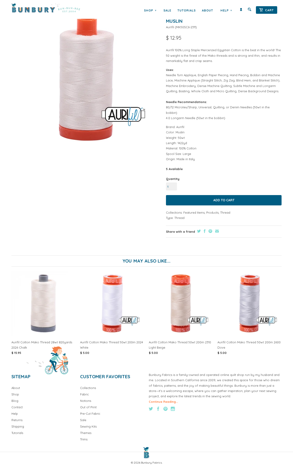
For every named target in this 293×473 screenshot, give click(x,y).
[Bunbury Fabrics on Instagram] (173, 409)
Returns (16, 420)
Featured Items (194, 212)
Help (226, 10)
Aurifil (170, 27)
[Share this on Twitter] (198, 231)
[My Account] (241, 10)
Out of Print (88, 407)
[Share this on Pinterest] (209, 231)
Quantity (172, 179)
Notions (85, 401)
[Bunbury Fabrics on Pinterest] (165, 409)
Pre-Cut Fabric (90, 413)
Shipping (17, 426)
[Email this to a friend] (216, 231)
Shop (150, 10)
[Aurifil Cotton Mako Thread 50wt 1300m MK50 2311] (86, 79)
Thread (225, 212)
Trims (83, 439)
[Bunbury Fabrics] (52, 8)
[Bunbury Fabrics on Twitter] (151, 409)
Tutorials (186, 10)
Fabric (84, 394)
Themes (85, 433)
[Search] (249, 10)
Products (212, 212)
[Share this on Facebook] (204, 231)
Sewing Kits (88, 426)
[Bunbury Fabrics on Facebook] (158, 409)
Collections (88, 388)
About (207, 10)
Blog (14, 401)
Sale (167, 10)
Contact (17, 407)
